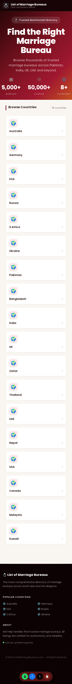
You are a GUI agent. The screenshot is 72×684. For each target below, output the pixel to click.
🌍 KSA (7, 609)
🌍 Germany (45, 603)
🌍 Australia (10, 603)
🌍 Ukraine (43, 614)
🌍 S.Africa (9, 614)
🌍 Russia (43, 609)
